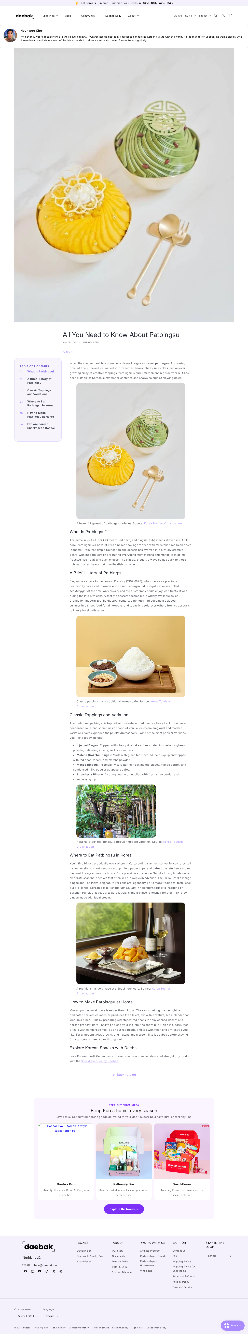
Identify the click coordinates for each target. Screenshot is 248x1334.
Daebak (27, 1328)
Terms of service (101, 1328)
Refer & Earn (119, 1266)
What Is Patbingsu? (40, 371)
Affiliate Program (150, 1250)
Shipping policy (120, 1328)
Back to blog (126, 1074)
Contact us (178, 1250)
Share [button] (69, 352)
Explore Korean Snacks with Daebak (41, 426)
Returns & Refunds (183, 1276)
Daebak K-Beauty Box (90, 1256)
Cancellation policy (156, 1328)
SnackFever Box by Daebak (99, 1061)
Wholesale (146, 1270)
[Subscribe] (230, 1256)
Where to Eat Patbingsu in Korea (40, 403)
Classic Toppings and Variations (39, 392)
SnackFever (84, 1261)
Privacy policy (41, 1328)
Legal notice (137, 1328)
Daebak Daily (120, 1261)
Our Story (117, 1250)
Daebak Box (84, 1250)
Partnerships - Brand (152, 1256)
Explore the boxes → (124, 1209)
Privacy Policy (180, 1281)
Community (118, 1256)
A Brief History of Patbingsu (39, 380)
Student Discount (122, 1272)
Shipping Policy (181, 1261)
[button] (215, 15)
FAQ (174, 1256)
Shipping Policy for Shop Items (183, 1268)
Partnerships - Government (148, 1263)
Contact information (79, 1328)
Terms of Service (182, 1287)
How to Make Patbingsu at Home (40, 414)
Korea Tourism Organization (163, 523)
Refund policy (59, 1328)
